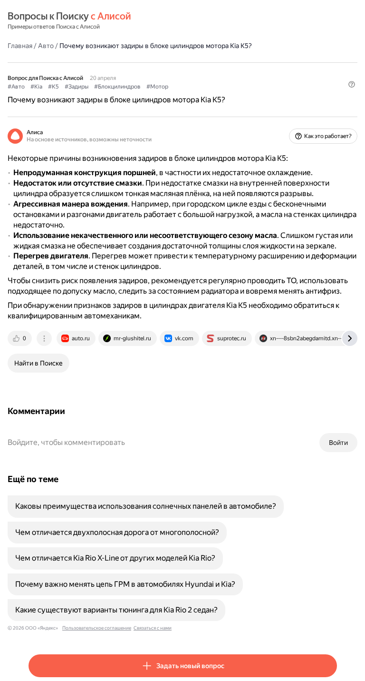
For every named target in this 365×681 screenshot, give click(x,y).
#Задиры (76, 86)
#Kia (36, 86)
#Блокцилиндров (117, 86)
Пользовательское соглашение (96, 628)
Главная (20, 45)
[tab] (20, 338)
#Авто (16, 86)
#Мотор (157, 86)
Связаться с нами (153, 628)
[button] (351, 84)
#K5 (53, 86)
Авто (46, 45)
